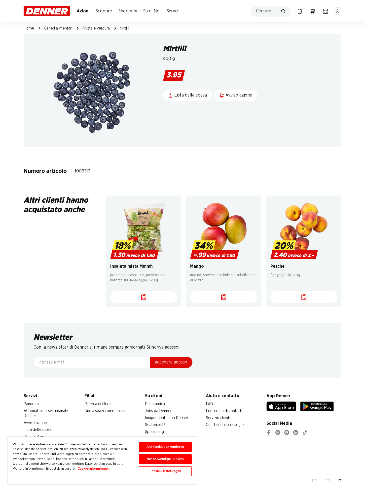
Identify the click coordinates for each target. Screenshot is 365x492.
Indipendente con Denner (166, 418)
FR (327, 481)
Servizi (173, 11)
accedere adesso (171, 362)
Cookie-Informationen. (94, 468)
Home (29, 28)
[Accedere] (337, 11)
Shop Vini (127, 11)
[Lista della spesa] (300, 11)
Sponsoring (154, 432)
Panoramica (33, 404)
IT (339, 481)
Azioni (83, 11)
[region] (102, 460)
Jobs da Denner (158, 411)
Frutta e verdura (96, 28)
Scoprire (104, 11)
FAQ (209, 404)
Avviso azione (35, 423)
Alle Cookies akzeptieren (165, 447)
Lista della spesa (38, 430)
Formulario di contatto (225, 411)
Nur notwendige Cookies (165, 459)
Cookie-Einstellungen (165, 471)
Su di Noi (151, 11)
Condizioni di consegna (225, 425)
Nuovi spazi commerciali (104, 411)
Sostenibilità (155, 425)
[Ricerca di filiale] (325, 11)
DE (314, 481)
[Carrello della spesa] (313, 11)
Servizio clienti (218, 418)
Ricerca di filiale (97, 404)
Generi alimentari (58, 28)
